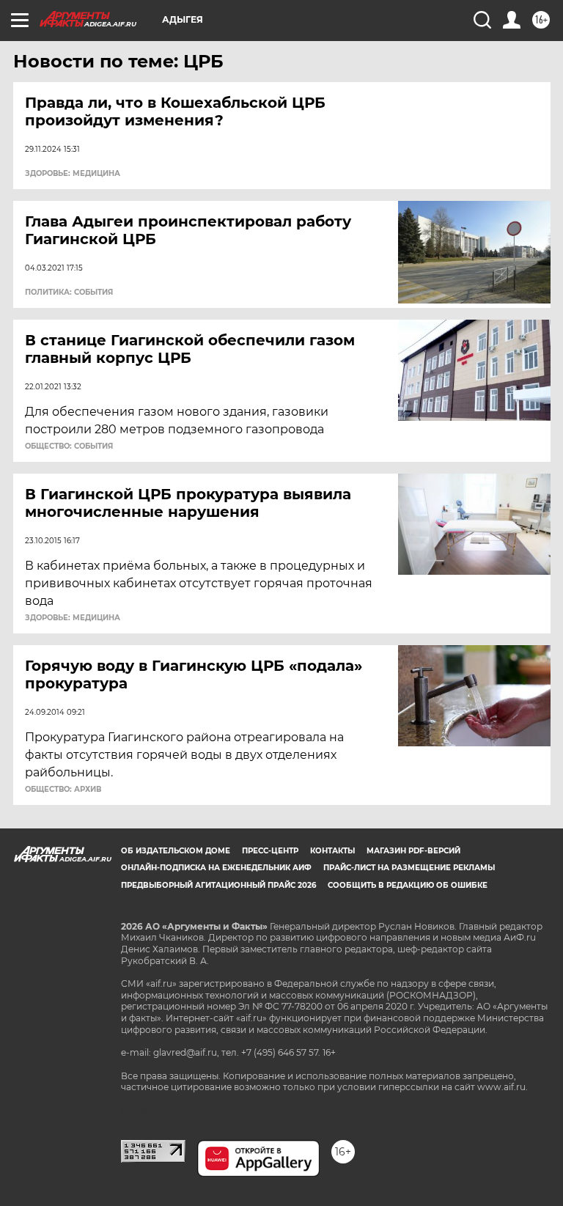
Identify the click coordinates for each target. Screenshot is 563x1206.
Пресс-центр (270, 851)
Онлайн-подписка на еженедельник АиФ (216, 867)
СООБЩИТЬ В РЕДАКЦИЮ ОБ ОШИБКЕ (407, 885)
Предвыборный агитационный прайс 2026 (218, 885)
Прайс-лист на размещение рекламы (409, 867)
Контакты (332, 851)
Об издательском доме (175, 851)
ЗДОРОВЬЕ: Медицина (72, 173)
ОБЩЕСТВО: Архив (63, 789)
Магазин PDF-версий (413, 851)
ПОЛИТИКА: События (69, 292)
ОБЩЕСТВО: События (69, 446)
